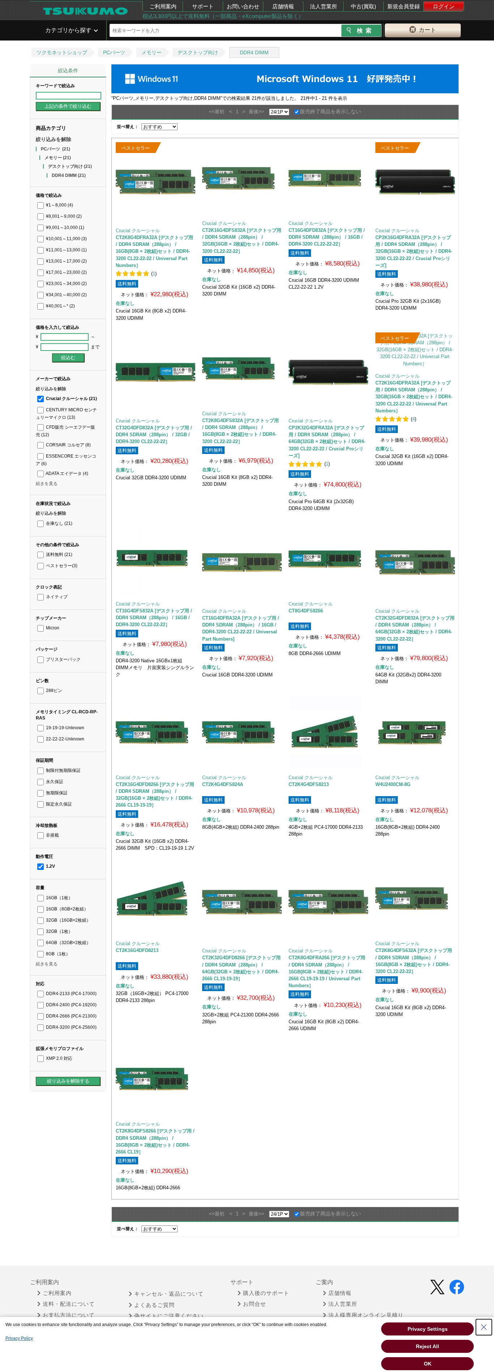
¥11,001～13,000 (66, 250)
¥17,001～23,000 (66, 272)
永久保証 (54, 782)
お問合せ (254, 1304)
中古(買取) (363, 6)
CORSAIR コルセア (68, 445)
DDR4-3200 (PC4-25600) (71, 1027)
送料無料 (58, 554)
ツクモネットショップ (62, 52)
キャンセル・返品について (169, 1294)
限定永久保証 (58, 804)
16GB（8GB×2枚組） (66, 909)
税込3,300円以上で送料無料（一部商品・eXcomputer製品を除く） (223, 16)
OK (427, 1364)
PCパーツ (114, 52)
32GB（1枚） (59, 931)
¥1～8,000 (59, 205)
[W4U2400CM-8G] (415, 732)
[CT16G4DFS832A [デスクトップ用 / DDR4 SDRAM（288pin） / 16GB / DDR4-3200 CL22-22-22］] (155, 559)
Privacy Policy (19, 1338)
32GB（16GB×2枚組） (68, 920)
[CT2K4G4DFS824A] (241, 732)
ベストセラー (61, 566)
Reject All (427, 1346)
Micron (52, 628)
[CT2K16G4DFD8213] (155, 898)
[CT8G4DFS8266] (328, 559)
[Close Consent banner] (484, 1327)
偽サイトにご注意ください (169, 1316)
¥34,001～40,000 (66, 295)
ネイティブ (56, 597)
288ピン (53, 690)
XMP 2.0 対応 (58, 1058)
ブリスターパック (63, 659)
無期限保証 (56, 793)
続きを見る (47, 483)
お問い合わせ (243, 6)
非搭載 (52, 835)
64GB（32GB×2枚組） (68, 942)
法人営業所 (323, 6)
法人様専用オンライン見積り (366, 1315)
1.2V (50, 866)
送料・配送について (69, 1304)
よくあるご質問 (154, 1305)
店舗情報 (283, 6)
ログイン (444, 6)
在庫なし (58, 523)
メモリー (151, 52)
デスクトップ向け (198, 52)
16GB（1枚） (59, 898)
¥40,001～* (60, 306)
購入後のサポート (266, 1293)
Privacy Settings (428, 1329)
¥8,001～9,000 (63, 216)
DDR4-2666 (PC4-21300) (71, 1016)
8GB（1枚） (57, 954)
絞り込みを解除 (53, 139)
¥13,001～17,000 (66, 261)
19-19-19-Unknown (64, 728)
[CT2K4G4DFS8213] (328, 732)
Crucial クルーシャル (71, 398)
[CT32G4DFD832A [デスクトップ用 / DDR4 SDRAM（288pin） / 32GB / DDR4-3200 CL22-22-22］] (155, 372)
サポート (203, 6)
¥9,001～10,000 (64, 227)
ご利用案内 (162, 6)
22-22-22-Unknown (64, 739)
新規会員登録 (403, 6)
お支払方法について (69, 1315)
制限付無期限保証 (63, 770)
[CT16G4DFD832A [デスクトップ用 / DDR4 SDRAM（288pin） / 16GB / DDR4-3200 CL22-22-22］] (328, 178)
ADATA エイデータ (66, 473)
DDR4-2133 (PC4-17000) (71, 993)
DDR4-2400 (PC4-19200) (71, 1005)
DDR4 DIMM (254, 52)
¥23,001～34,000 (66, 283)
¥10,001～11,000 (66, 239)
